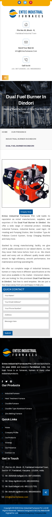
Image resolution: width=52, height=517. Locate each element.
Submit (8, 333)
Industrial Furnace (12, 393)
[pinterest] (30, 2)
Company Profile (11, 433)
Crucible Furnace (12, 404)
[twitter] (25, 2)
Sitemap (8, 443)
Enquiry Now (26, 212)
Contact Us (10, 453)
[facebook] (19, 2)
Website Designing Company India (32, 513)
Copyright (8, 508)
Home (4, 132)
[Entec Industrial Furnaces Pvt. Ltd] (26, 14)
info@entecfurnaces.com (26, 51)
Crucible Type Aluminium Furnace (18, 409)
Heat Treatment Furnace (15, 399)
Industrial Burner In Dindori (21, 139)
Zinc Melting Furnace (13, 414)
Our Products (10, 438)
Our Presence (18, 132)
